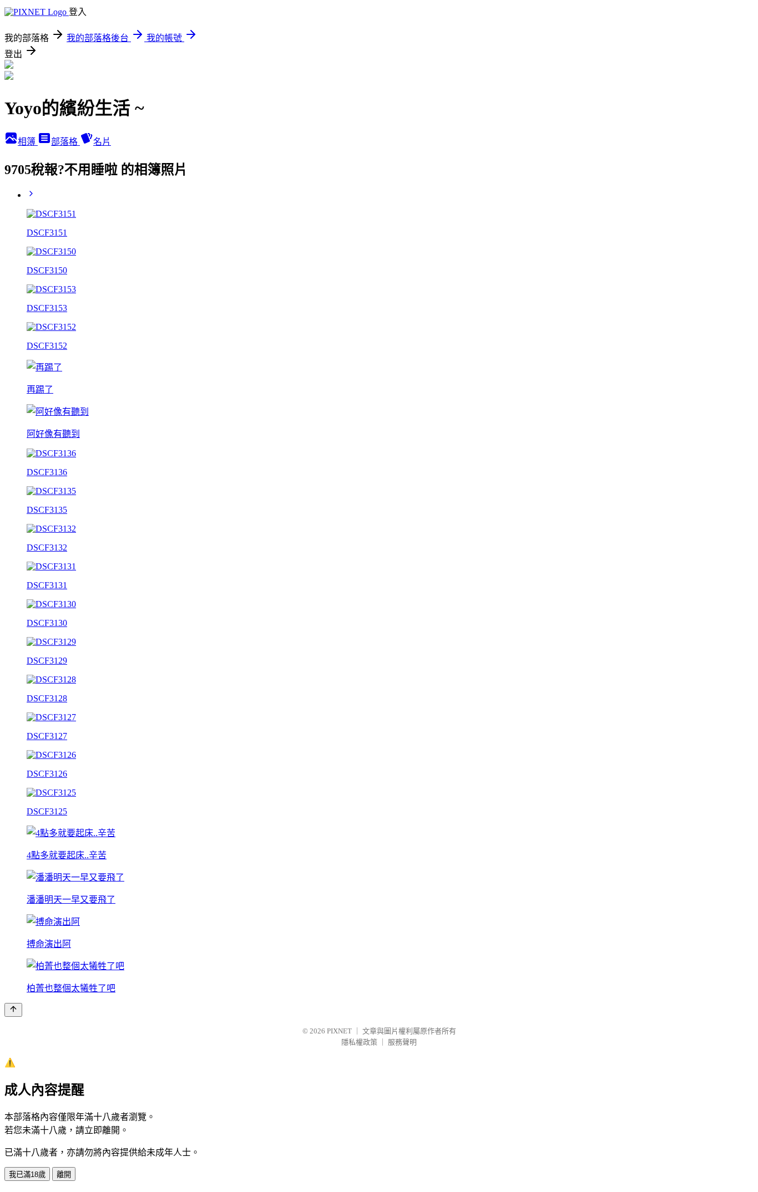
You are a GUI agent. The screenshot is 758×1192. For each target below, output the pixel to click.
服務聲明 (402, 1042)
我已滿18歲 (27, 1174)
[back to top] (13, 1010)
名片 (102, 141)
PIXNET (339, 1031)
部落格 (65, 141)
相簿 (28, 141)
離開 (64, 1174)
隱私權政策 (359, 1042)
